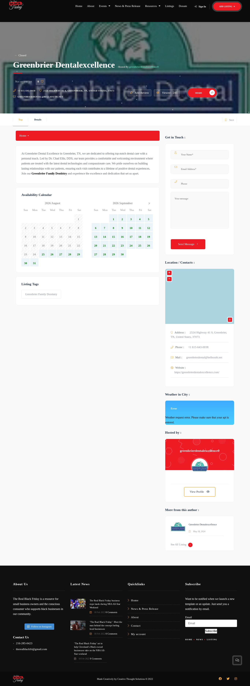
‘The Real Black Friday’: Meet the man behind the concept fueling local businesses (106, 625)
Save (229, 119)
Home (78, 6)
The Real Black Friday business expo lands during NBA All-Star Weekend (105, 604)
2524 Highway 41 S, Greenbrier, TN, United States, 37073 (78, 91)
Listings (169, 6)
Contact (136, 625)
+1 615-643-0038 (27, 91)
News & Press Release (127, 6)
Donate (183, 6)
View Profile (197, 491)
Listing (212, 640)
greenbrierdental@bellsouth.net (40, 97)
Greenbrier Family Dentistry (41, 294)
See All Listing (178, 544)
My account (138, 634)
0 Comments (111, 612)
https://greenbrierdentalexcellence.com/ (196, 372)
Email (188, 617)
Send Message (186, 244)
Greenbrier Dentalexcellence (203, 524)
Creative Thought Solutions (131, 679)
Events (103, 6)
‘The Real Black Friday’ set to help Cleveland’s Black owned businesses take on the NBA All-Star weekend (89, 648)
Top (20, 119)
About (90, 6)
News (199, 640)
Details (37, 119)
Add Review (142, 92)
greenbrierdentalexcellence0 (144, 66)
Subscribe (211, 630)
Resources (151, 6)
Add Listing (226, 6)
